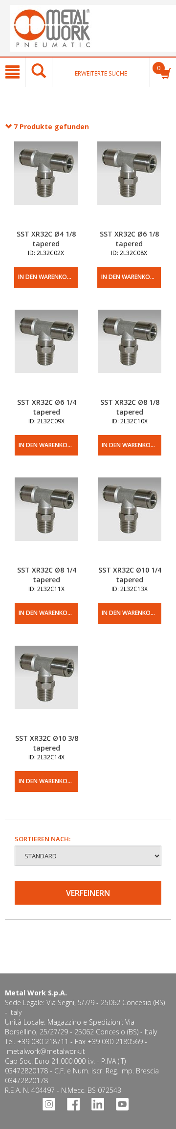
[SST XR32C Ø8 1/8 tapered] (129, 353)
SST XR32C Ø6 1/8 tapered (129, 238)
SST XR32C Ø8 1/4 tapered (46, 574)
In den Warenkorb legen (48, 277)
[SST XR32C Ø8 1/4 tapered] (46, 521)
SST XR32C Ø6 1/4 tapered (46, 406)
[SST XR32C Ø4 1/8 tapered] (46, 185)
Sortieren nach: (42, 838)
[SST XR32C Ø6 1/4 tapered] (46, 353)
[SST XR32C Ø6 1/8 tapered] (129, 185)
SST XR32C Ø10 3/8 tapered (46, 743)
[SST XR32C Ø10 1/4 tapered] (129, 521)
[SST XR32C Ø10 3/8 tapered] (46, 689)
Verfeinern (88, 893)
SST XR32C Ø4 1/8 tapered (46, 238)
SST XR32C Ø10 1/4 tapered (129, 574)
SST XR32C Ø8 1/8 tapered (129, 406)
